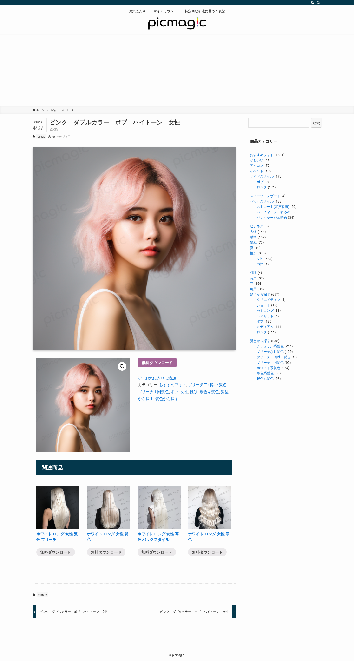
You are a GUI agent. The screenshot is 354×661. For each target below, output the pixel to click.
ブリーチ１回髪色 (153, 391)
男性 (260, 263)
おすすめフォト (172, 384)
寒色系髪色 (265, 372)
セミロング (265, 310)
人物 (253, 231)
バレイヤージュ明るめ (273, 211)
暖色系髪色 (209, 391)
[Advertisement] (177, 70)
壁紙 (253, 242)
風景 (253, 288)
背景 (253, 278)
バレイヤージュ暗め (272, 217)
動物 (253, 236)
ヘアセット (265, 315)
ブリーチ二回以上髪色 (207, 384)
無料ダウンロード (157, 362)
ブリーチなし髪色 (270, 351)
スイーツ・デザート (265, 195)
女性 (184, 391)
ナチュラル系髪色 (270, 346)
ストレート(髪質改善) (273, 206)
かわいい (256, 160)
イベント (256, 170)
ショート (263, 305)
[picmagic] (177, 24)
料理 (253, 272)
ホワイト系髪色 (268, 367)
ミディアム (265, 326)
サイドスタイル (262, 176)
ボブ (174, 391)
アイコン (256, 165)
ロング (262, 187)
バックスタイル (262, 201)
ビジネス (256, 226)
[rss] (312, 2)
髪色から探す (166, 398)
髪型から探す (260, 294)
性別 (194, 391)
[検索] (318, 2)
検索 (316, 122)
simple (41, 136)
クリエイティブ (268, 299)
